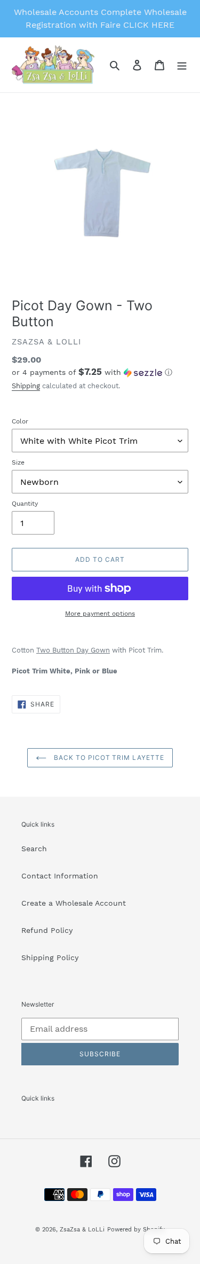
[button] (92, 372)
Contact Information (59, 876)
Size (18, 462)
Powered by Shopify (136, 1229)
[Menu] (182, 65)
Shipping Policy (49, 957)
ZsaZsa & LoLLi (82, 1229)
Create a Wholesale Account (73, 903)
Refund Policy (47, 930)
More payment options (100, 613)
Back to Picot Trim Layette (108, 757)
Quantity (25, 503)
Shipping (26, 386)
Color (20, 421)
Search (34, 848)
